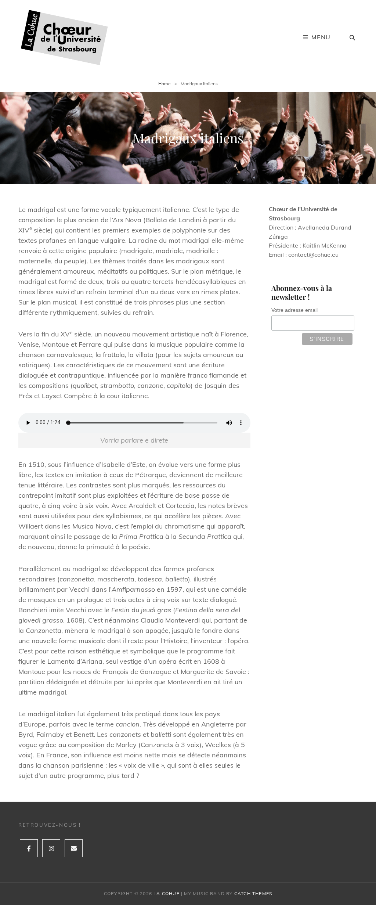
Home (164, 83)
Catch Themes (253, 893)
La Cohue (166, 893)
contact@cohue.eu (313, 254)
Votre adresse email (294, 310)
